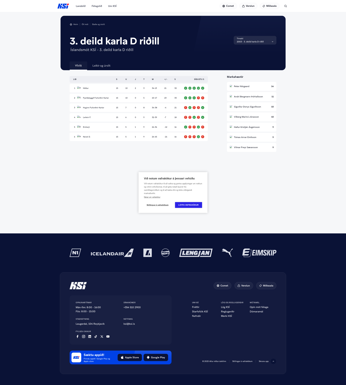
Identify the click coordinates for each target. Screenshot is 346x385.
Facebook (77, 336)
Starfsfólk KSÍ (200, 311)
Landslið (81, 6)
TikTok (96, 336)
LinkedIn (90, 336)
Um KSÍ (112, 6)
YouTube (108, 336)
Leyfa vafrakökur (188, 205)
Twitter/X (102, 336)
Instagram (83, 336)
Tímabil (240, 38)
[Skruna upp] (273, 361)
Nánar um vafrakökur (152, 197)
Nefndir (196, 316)
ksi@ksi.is (129, 323)
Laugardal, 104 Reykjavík (90, 323)
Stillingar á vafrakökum (242, 361)
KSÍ (63, 6)
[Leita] (285, 6)
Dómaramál (256, 311)
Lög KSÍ (225, 307)
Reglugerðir (227, 311)
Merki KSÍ (226, 316)
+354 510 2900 (132, 307)
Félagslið (97, 6)
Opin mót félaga (259, 307)
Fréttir (195, 307)
